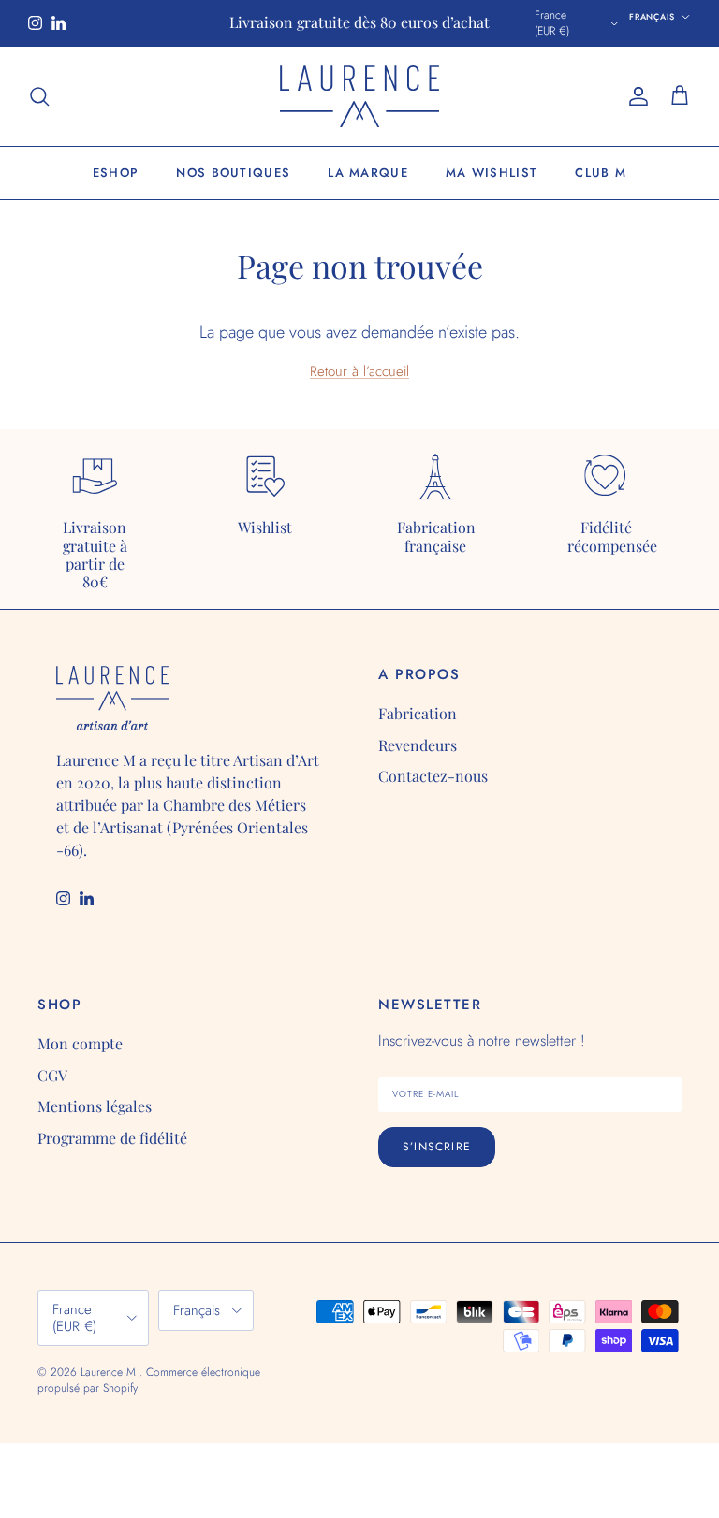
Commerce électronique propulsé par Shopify (148, 1380)
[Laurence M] (359, 96)
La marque (368, 172)
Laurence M (110, 1372)
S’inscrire (437, 1146)
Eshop (116, 172)
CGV (52, 1075)
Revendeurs (417, 745)
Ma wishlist (491, 172)
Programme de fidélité (112, 1138)
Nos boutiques (233, 172)
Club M (600, 172)
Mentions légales (94, 1106)
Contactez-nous (433, 776)
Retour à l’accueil (359, 371)
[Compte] (635, 96)
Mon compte (80, 1043)
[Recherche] (39, 96)
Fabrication (417, 713)
